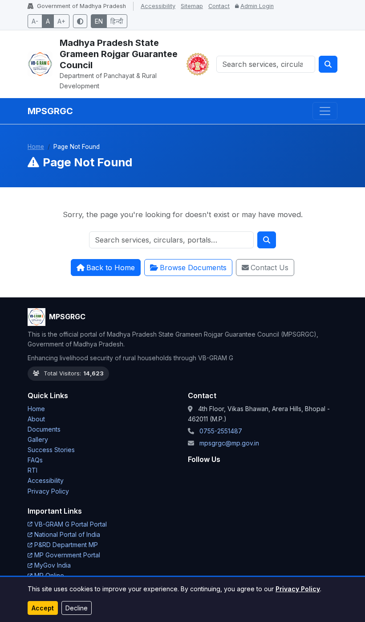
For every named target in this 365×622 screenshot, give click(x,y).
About (36, 419)
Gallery (38, 439)
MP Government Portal (67, 555)
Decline (76, 608)
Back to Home (110, 267)
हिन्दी (116, 21)
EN (99, 21)
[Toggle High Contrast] (80, 21)
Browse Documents (193, 267)
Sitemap (192, 6)
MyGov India (52, 565)
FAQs (35, 460)
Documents (44, 429)
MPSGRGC (50, 111)
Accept (43, 608)
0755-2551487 (220, 431)
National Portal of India (67, 534)
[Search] (328, 64)
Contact (219, 6)
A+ (61, 21)
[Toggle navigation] (324, 111)
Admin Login (257, 6)
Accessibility (158, 6)
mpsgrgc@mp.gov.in (229, 443)
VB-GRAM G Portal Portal (70, 524)
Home (36, 146)
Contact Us (269, 267)
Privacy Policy (298, 589)
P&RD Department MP (66, 544)
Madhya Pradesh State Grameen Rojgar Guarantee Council (119, 53)
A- (35, 21)
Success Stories (51, 449)
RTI (32, 470)
